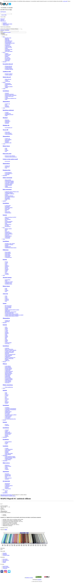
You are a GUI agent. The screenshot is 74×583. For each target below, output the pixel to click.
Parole (1, 32)
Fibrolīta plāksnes (8, 232)
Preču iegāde (5, 559)
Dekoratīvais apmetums (9, 94)
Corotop (6, 395)
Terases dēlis (7, 132)
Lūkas (6, 443)
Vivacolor (7, 274)
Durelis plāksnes (8, 367)
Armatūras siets (8, 113)
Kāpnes (6, 194)
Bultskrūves (7, 465)
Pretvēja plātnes (8, 377)
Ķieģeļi (6, 48)
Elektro (4, 82)
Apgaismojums (8, 83)
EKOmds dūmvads (8, 66)
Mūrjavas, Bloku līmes (9, 358)
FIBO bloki (7, 39)
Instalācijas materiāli (8, 86)
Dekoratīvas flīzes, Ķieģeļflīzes (10, 95)
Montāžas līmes (8, 475)
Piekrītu (69, 1)
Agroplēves (7, 407)
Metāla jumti (7, 310)
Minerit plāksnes (8, 374)
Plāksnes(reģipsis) (8, 433)
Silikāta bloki (7, 50)
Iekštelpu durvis (8, 54)
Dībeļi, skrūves (6, 463)
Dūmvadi (4, 61)
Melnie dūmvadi (8, 79)
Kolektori (7, 451)
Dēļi (6, 230)
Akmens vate (7, 103)
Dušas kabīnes (7, 450)
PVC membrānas (8, 306)
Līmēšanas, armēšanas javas (10, 357)
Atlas (6, 326)
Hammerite (7, 265)
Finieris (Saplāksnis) (8, 233)
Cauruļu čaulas (8, 205)
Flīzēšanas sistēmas (8, 458)
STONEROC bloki (8, 49)
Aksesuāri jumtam (7, 277)
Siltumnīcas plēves (8, 415)
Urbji (6, 199)
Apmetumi (7, 348)
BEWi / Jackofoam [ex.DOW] (10, 217)
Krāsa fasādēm (7, 252)
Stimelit (6, 340)
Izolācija (4, 200)
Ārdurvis (6, 53)
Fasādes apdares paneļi (9, 96)
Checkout (2, 19)
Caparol (6, 262)
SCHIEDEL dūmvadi (9, 69)
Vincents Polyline (8, 342)
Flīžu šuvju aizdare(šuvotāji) (10, 354)
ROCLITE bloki (8, 41)
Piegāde (4, 562)
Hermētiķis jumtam (8, 283)
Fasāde (4, 88)
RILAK (6, 268)
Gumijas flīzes (7, 370)
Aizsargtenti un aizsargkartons (10, 408)
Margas (6, 490)
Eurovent (6, 394)
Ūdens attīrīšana (8, 454)
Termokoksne (7, 237)
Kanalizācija (6, 439)
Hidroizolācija (7, 121)
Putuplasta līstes (6, 170)
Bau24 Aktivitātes (6, 567)
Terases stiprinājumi (8, 134)
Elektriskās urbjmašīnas (9, 180)
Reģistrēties (7, 30)
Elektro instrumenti (7, 177)
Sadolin (6, 270)
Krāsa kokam (7, 254)
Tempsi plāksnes (8, 381)
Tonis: (1, 506)
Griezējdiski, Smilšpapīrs (9, 193)
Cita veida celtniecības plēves (10, 418)
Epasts (1, 31)
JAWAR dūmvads (8, 67)
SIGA (6, 400)
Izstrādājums (6, 90)
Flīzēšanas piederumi (9, 192)
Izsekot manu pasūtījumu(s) (5, 28)
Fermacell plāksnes (8, 368)
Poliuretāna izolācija (8, 207)
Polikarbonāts (7, 376)
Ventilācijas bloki (7, 71)
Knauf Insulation (8, 222)
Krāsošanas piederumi (9, 195)
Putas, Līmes (7, 208)
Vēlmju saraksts (6, 24)
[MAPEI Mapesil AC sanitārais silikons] (7, 495)
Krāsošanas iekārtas (8, 184)
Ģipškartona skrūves (9, 485)
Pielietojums (5, 249)
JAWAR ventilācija (8, 74)
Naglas (6, 467)
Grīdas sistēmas (8, 459)
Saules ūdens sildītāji (9, 281)
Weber (6, 341)
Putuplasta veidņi (8, 142)
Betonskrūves (7, 483)
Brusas (6, 229)
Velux (6, 295)
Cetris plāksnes (8, 366)
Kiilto (6, 334)
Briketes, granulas (8, 228)
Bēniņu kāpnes (6, 146)
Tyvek (6, 399)
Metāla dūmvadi (7, 77)
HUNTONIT (7, 161)
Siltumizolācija (6, 101)
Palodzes (6, 56)
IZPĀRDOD (5, 492)
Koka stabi (7, 234)
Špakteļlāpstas (7, 198)
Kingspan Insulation (8, 221)
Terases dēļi (5, 129)
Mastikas (6, 245)
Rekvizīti (4, 561)
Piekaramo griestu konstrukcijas (11, 156)
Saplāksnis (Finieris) (8, 379)
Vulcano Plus (7, 81)
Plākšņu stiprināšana (8, 385)
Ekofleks (6, 332)
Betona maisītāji (8, 179)
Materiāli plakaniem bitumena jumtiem (12, 309)
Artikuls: (2, 508)
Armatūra (7, 112)
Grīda (4, 107)
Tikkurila (6, 273)
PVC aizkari (7, 57)
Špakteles (7, 359)
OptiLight (7, 299)
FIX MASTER (6, 481)
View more (7, 343)
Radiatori (6, 452)
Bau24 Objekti (5, 566)
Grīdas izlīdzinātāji (8, 355)
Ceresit (6, 331)
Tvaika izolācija (8, 416)
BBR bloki (7, 38)
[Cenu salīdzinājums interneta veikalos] (46, 577)
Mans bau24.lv (3, 20)
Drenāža (6, 442)
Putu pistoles (7, 197)
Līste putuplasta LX (8, 173)
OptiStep (6, 150)
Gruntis (6, 97)
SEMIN (6, 336)
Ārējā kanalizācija (8, 441)
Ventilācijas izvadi (8, 282)
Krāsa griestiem (8, 253)
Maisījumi (5, 117)
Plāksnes (4, 361)
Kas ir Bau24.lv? (6, 560)
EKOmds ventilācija (8, 73)
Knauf (6, 335)
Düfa (6, 263)
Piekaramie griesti (7, 153)
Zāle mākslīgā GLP (8, 127)
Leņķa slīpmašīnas (8, 185)
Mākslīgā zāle (6, 125)
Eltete (6, 393)
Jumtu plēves (7, 410)
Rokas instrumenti (7, 189)
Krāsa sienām (7, 256)
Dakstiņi (6, 308)
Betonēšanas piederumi (8, 110)
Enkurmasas (7, 484)
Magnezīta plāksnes (8, 373)
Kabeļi (6, 85)
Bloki (4, 36)
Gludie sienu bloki (8, 47)
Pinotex (6, 266)
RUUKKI (7, 401)
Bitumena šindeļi (8, 307)
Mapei (6, 337)
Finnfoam (7, 218)
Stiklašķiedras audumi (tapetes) (10, 247)
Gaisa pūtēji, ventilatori (9, 183)
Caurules (6, 448)
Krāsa (6, 99)
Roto (6, 151)
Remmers (7, 269)
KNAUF (6, 424)
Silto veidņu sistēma (8, 51)
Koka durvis (7, 55)
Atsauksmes (5, 568)
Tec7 (6, 272)
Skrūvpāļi (7, 478)
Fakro (6, 149)
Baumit (6, 261)
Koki (4, 227)
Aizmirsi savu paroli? (7, 32)
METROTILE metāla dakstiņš (10, 311)
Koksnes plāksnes (8, 235)
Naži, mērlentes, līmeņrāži (10, 196)
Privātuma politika (6, 555)
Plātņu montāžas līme (9, 387)
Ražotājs (5, 215)
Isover (6, 220)
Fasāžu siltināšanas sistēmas (10, 456)
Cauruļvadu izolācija (9, 449)
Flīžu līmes (7, 119)
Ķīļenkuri (7, 487)
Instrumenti (5, 175)
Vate (6, 210)
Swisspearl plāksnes (8, 378)
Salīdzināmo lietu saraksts (7, 23)
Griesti (4, 143)
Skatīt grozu (2, 18)
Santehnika (5, 437)
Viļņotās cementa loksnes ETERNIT (11, 315)
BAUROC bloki (8, 37)
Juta (6, 396)
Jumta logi (5, 293)
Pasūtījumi (5, 22)
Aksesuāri (7, 93)
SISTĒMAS (5, 455)
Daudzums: (2, 509)
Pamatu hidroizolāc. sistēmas (10, 457)
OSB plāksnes (7, 236)
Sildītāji (6, 87)
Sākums (1, 494)
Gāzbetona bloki (8, 46)
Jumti (4, 275)
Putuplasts (7, 105)
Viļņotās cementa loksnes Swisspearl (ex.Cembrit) (14, 314)
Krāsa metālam (8, 255)
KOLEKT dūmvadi (8, 68)
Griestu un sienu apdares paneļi (10, 159)
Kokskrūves (7, 486)
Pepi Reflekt (7, 206)
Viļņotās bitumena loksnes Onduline (11, 313)
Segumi (4, 303)
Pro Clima (7, 225)
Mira (6, 338)
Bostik (6, 329)
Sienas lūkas (7, 60)
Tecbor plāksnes (8, 380)
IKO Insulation (8, 219)
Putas (6, 104)
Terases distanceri (8, 133)
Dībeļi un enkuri (8, 466)
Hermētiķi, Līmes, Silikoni (10, 243)
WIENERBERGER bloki (10, 43)
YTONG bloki (8, 44)
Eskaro (6, 264)
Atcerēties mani (4, 34)
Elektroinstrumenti (8, 84)
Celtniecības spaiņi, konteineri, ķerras (12, 191)
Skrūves (6, 435)
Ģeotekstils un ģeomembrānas (10, 409)
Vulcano (6, 80)
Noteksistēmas (7, 279)
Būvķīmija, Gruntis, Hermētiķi (10, 350)
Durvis (4, 52)
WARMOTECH (8, 224)
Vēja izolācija (7, 211)
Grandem (39, 579)
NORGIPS (7, 425)
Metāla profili (7, 431)
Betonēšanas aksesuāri (9, 114)
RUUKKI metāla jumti (9, 312)
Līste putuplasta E (8, 172)
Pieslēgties (2, 30)
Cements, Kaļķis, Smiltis (9, 351)
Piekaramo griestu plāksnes (10, 155)
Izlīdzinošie (7, 122)
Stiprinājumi (5, 460)
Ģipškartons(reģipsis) (9, 371)
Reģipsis (4, 419)
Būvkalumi (7, 473)
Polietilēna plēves (8, 411)
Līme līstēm (7, 174)
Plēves (6, 280)
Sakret (6, 271)
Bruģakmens (7, 45)
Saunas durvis (7, 59)
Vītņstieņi (7, 469)
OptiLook (7, 300)
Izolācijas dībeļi (8, 474)
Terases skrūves (8, 488)
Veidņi (6, 115)
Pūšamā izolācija (8, 212)
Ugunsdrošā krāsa (8, 257)
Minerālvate (7, 106)
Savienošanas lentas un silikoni (10, 414)
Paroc (6, 223)
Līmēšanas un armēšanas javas (10, 98)
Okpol (6, 298)
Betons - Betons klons (9, 349)
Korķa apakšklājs (8, 139)
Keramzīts (7, 123)
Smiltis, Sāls (7, 360)
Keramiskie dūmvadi (8, 64)
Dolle (6, 148)
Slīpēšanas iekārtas (8, 187)
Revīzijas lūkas (8, 58)
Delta (6, 392)
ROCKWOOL (8, 226)
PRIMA (6, 403)
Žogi (4, 489)
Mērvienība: (2, 548)
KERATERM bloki (8, 40)
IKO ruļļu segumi (8, 305)
